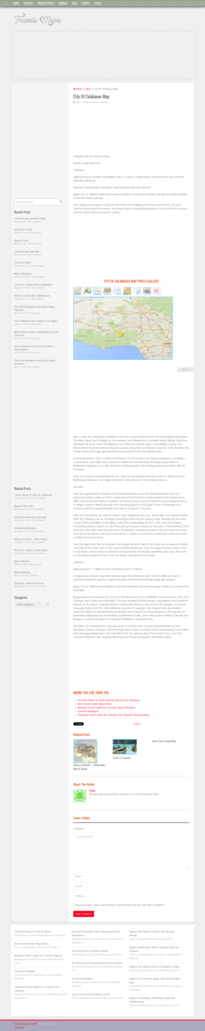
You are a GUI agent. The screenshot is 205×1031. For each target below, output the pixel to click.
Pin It (137, 724)
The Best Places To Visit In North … (34, 931)
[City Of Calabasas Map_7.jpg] (107, 291)
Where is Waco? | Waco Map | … (32, 539)
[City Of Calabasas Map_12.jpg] (157, 291)
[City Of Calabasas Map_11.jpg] (147, 291)
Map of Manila (22, 572)
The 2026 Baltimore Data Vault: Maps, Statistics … (35, 362)
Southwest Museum (25, 528)
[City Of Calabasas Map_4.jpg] (97, 291)
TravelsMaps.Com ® (26, 1024)
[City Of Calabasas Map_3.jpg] (87, 291)
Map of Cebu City (23, 506)
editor (78, 102)
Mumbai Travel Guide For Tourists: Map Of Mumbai (106, 707)
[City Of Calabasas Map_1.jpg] (77, 291)
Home (16, 3)
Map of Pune (21, 240)
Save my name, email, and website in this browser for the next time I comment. (120, 905)
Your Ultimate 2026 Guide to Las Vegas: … (37, 321)
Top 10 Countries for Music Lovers (91, 994)
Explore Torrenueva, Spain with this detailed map (154, 980)
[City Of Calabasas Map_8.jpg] (117, 291)
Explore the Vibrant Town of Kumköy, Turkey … (156, 966)
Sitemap (19, 1027)
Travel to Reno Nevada (26, 251)
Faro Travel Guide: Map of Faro (95, 704)
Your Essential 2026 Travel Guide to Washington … (34, 348)
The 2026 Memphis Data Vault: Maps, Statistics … (34, 308)
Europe (85, 3)
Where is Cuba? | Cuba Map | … (32, 550)
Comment (78, 828)
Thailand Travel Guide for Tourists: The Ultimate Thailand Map (113, 715)
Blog (88, 89)
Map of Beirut (21, 561)
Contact (28, 3)
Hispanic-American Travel (29, 583)
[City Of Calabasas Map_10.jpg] (137, 291)
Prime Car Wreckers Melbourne (32, 295)
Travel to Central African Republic (33, 284)
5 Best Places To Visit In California (33, 495)
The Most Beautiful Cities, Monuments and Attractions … (96, 933)
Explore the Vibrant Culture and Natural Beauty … (152, 933)
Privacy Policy (46, 3)
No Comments (92, 102)
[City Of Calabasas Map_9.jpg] (127, 291)
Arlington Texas (23, 229)
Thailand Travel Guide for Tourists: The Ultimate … (36, 989)
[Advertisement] (104, 57)
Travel (97, 3)
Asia (74, 3)
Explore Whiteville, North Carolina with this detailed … (154, 949)
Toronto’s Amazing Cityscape (30, 517)
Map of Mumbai (23, 273)
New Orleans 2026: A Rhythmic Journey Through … (36, 334)
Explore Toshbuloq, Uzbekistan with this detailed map (152, 1000)
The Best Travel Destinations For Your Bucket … (98, 963)
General (63, 3)
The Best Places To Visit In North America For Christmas (109, 700)
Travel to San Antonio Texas (30, 218)
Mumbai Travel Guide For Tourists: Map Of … (39, 955)
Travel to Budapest (88, 711)
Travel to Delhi (22, 262)
